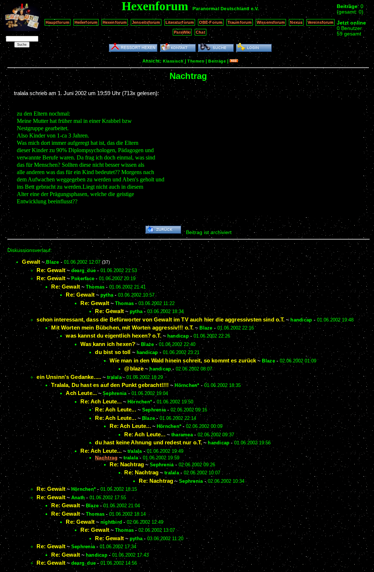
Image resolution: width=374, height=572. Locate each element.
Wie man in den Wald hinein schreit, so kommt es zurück (183, 360)
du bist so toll (112, 352)
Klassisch (173, 61)
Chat (200, 32)
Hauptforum (57, 22)
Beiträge (217, 61)
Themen (195, 61)
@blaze (134, 368)
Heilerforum (86, 22)
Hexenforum (115, 22)
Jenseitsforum (146, 22)
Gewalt (31, 262)
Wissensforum (271, 22)
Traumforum (240, 22)
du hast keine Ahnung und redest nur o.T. (148, 442)
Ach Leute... (81, 393)
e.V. (255, 8)
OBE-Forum (210, 22)
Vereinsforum (320, 22)
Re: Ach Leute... (100, 401)
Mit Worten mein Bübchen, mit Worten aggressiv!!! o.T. (122, 327)
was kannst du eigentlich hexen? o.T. (113, 335)
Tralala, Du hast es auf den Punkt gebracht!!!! (110, 385)
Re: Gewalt (51, 270)
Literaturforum (179, 22)
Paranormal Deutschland (220, 8)
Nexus (296, 22)
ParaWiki (182, 32)
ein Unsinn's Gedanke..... (69, 377)
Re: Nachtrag (127, 464)
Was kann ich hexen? (107, 344)
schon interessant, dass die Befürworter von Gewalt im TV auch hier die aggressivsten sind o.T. (161, 319)
